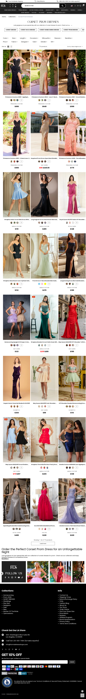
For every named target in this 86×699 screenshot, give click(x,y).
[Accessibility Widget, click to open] (82, 691)
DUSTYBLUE (73, 222)
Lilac (70, 406)
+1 (48, 100)
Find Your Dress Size (67, 611)
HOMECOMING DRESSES (10, 10)
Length (22, 38)
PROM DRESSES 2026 (60, 12)
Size (13, 38)
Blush (73, 406)
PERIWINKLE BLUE (73, 529)
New (5, 609)
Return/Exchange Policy (68, 599)
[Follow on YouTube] (16, 649)
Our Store (63, 607)
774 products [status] (43, 46)
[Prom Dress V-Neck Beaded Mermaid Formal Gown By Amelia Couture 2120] (44, 256)
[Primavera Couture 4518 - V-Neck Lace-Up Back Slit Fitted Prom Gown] (16, 133)
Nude (14, 100)
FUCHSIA (41, 467)
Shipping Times (65, 597)
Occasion (33, 38)
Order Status (64, 609)
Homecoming (8, 595)
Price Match (64, 613)
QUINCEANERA (64, 10)
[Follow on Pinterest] (12, 649)
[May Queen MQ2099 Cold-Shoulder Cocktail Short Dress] (44, 378)
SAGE (11, 345)
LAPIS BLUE (17, 406)
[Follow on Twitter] (6, 649)
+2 (21, 100)
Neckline (68, 38)
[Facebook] (10, 4)
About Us (63, 605)
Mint (72, 161)
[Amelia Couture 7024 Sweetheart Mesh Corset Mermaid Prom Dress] (72, 501)
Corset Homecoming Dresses (49, 30)
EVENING (80, 10)
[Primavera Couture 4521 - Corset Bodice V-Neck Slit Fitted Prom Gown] (72, 72)
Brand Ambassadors (67, 619)
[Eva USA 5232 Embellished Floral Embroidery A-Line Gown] (44, 501)
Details (43, 42)
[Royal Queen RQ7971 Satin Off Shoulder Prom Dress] (72, 194)
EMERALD (14, 222)
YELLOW (45, 284)
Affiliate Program (66, 617)
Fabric (14, 42)
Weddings (7, 601)
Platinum (45, 100)
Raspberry (73, 100)
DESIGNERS (49, 12)
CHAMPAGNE (39, 161)
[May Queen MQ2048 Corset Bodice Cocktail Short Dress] (16, 439)
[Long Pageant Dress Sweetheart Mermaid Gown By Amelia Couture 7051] (44, 194)
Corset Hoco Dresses (28, 30)
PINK (42, 284)
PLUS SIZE (34, 12)
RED (17, 284)
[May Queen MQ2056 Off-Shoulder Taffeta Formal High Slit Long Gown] (72, 317)
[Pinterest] (12, 6)
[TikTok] (15, 4)
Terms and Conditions (68, 623)
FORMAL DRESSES (22, 10)
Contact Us (64, 595)
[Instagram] (12, 4)
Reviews (63, 615)
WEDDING (72, 10)
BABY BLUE (39, 284)
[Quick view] (28, 52)
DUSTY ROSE (42, 529)
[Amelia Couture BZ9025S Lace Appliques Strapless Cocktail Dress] (72, 439)
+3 (21, 222)
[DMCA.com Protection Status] (9, 673)
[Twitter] (10, 6)
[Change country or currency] (71, 5)
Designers (7, 605)
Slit (52, 42)
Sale (57, 10)
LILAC (17, 345)
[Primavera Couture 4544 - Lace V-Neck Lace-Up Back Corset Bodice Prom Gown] (44, 72)
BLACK (42, 161)
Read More (5, 559)
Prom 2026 (7, 597)
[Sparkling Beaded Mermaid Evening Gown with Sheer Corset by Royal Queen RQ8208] (16, 501)
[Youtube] (15, 6)
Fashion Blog (64, 603)
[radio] (8, 46)
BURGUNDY (45, 161)
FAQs (61, 601)
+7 (49, 161)
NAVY (70, 467)
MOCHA (42, 345)
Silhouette (45, 38)
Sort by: (74, 46)
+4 (21, 345)
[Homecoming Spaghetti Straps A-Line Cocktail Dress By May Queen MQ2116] (16, 317)
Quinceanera (8, 613)
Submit (72, 662)
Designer (24, 42)
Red (14, 161)
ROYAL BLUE (47, 467)
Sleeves (57, 38)
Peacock (17, 100)
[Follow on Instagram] (9, 649)
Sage (67, 406)
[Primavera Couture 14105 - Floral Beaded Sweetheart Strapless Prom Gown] (72, 133)
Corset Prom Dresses (70, 30)
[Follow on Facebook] (2, 649)
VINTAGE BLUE (45, 345)
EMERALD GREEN (14, 284)
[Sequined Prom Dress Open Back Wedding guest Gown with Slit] (44, 133)
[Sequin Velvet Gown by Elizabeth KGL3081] (16, 378)
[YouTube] (19, 577)
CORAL (70, 222)
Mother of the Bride (10, 611)
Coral (69, 161)
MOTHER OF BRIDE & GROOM (36, 10)
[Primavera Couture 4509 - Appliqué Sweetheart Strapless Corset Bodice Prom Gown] (16, 72)
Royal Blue (17, 161)
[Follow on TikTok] (19, 649)
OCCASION (41, 12)
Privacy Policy (65, 621)
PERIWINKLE (17, 222)
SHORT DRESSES (25, 12)
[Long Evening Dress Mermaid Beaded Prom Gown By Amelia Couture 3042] (72, 256)
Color (5, 38)
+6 (76, 222)
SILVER (73, 345)
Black (11, 100)
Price (5, 42)
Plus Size (6, 603)
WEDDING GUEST (50, 10)
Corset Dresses (11, 30)
